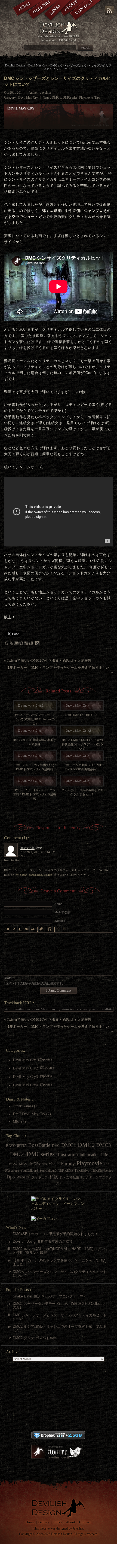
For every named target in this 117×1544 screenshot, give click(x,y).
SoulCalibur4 (29, 1170)
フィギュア (39, 1177)
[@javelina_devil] (38, 1451)
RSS (109, 10)
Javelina (78, 1528)
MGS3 (24, 1164)
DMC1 (56, 97)
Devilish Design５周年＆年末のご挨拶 (43, 1241)
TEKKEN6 (82, 1170)
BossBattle (39, 1145)
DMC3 (103, 1145)
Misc (16, 1121)
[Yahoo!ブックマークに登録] (11, 644)
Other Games (23, 1106)
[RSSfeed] (37, 644)
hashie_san (27, 848)
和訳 (53, 1177)
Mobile (53, 1164)
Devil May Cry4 (25, 1085)
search (85, 47)
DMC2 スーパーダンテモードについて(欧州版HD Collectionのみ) (59, 1305)
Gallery (43, 1522)
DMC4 (17, 1154)
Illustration (67, 1154)
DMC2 (86, 1145)
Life (104, 1155)
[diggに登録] (21, 644)
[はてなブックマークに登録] (16, 644)
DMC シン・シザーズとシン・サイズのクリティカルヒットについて (60, 1274)
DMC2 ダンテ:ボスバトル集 (35, 1338)
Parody (68, 1163)
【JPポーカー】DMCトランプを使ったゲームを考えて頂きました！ (59, 667)
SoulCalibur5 (48, 1170)
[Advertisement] (58, 1400)
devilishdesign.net (49, 36)
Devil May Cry (37, 65)
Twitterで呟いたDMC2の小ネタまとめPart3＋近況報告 (49, 660)
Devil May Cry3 (25, 1077)
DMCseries (70, 97)
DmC (56, 1146)
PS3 (106, 1164)
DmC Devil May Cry (29, 1114)
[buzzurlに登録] (31, 644)
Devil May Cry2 (25, 1068)
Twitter (57, 1452)
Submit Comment (58, 990)
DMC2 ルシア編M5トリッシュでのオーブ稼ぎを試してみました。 (59, 1328)
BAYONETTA (16, 1146)
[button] (8, 929)
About (70, 1522)
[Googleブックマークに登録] (6, 644)
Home (30, 1522)
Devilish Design (15, 65)
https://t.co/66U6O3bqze (34, 874)
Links (57, 1522)
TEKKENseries (102, 1170)
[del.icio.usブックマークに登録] (26, 644)
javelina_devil (58, 1457)
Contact (85, 1522)
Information (89, 1154)
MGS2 (12, 1164)
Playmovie (86, 97)
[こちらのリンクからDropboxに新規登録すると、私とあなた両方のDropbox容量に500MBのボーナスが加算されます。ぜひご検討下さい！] (58, 1438)
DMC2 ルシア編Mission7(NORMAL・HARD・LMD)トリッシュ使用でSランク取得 (60, 1251)
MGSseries (38, 1164)
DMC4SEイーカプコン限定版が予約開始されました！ (55, 1234)
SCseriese (12, 1170)
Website (23, 1177)
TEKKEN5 (65, 1170)
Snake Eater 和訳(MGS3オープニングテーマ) (49, 1296)
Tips (97, 97)
